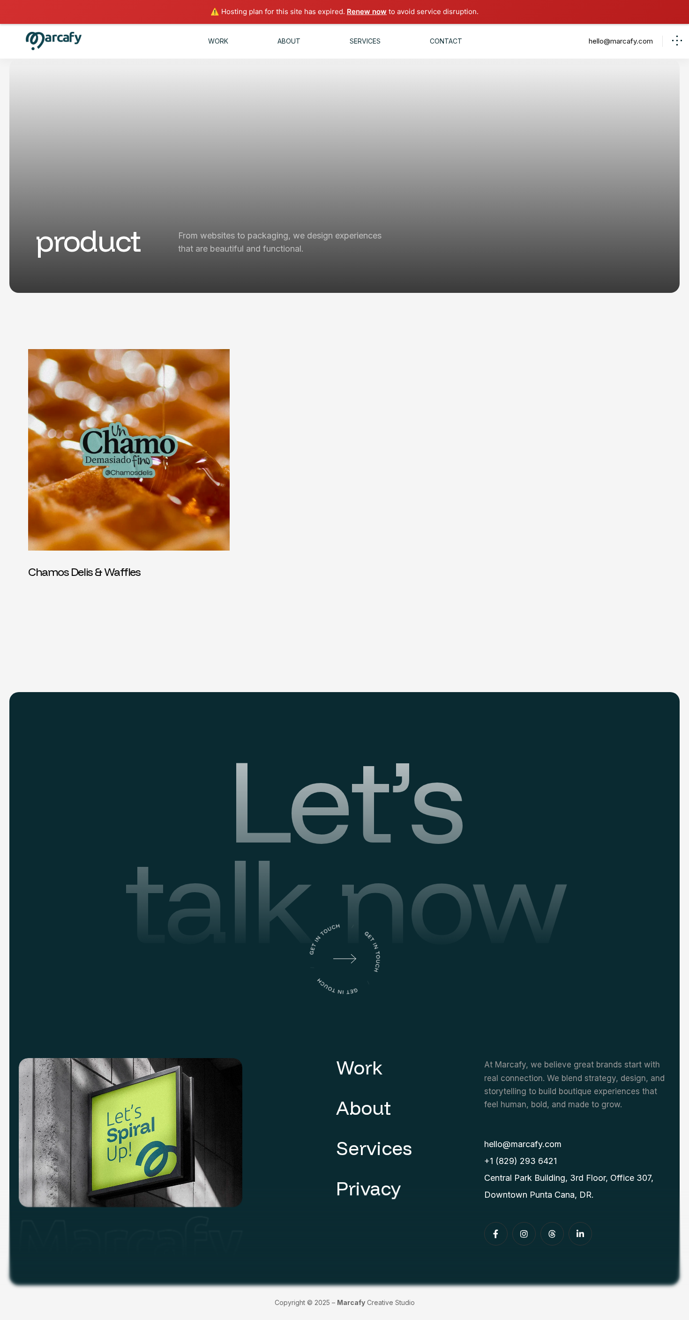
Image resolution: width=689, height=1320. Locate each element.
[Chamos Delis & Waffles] (129, 464)
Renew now (367, 11)
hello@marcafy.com (621, 41)
